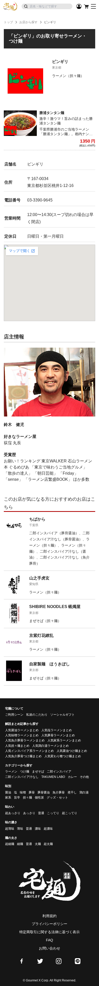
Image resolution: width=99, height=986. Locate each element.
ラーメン (11, 771)
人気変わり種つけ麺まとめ (62, 756)
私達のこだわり (36, 714)
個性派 (39, 797)
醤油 (8, 792)
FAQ (49, 940)
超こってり (69, 813)
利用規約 (49, 916)
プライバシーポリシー (49, 924)
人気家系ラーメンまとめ (64, 740)
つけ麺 (24, 771)
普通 (41, 813)
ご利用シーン (14, 714)
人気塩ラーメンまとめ (56, 730)
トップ (8, 22)
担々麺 (27, 797)
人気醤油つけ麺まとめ (72, 751)
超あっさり (12, 813)
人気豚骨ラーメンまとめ (58, 735)
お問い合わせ (49, 948)
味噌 (23, 792)
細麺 (20, 844)
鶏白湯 (84, 792)
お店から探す (28, 22)
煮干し (72, 792)
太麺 (38, 844)
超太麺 (48, 844)
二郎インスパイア (59, 771)
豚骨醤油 (44, 792)
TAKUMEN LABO (53, 777)
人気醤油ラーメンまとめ (22, 730)
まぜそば (38, 771)
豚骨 (32, 792)
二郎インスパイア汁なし (22, 777)
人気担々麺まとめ (17, 746)
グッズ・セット (57, 797)
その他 (84, 777)
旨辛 (17, 797)
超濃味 (48, 828)
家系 (8, 797)
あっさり (29, 813)
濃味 (38, 828)
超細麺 (9, 844)
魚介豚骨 (59, 792)
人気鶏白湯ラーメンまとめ (50, 746)
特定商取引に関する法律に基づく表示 (49, 932)
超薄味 (9, 828)
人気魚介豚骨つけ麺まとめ (23, 756)
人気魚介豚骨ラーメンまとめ (25, 740)
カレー (72, 777)
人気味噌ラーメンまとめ (22, 735)
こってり (53, 813)
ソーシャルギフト (62, 714)
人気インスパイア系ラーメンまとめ (29, 751)
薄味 (20, 828)
